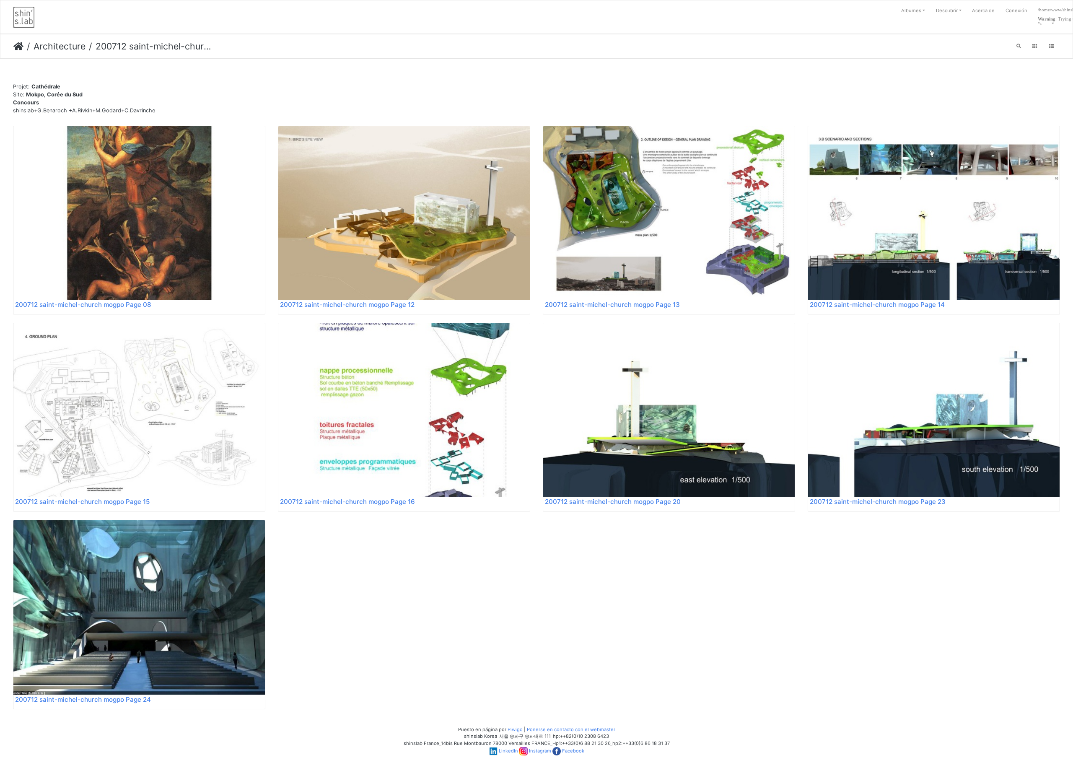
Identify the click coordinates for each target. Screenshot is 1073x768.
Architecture (60, 46)
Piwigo (515, 729)
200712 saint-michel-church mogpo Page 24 (83, 699)
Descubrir (947, 10)
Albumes (911, 10)
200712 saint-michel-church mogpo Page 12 (347, 305)
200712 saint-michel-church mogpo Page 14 (877, 305)
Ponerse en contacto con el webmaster (571, 729)
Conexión (1016, 10)
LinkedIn (508, 751)
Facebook (573, 751)
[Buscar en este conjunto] (1018, 47)
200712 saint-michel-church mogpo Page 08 (83, 305)
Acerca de (983, 10)
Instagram (540, 751)
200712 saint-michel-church (153, 46)
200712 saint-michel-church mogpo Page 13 (612, 305)
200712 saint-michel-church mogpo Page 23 (878, 502)
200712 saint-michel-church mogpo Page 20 (613, 502)
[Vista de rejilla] (1034, 47)
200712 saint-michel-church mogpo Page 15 (82, 502)
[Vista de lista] (1051, 47)
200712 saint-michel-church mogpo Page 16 (347, 502)
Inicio (18, 46)
